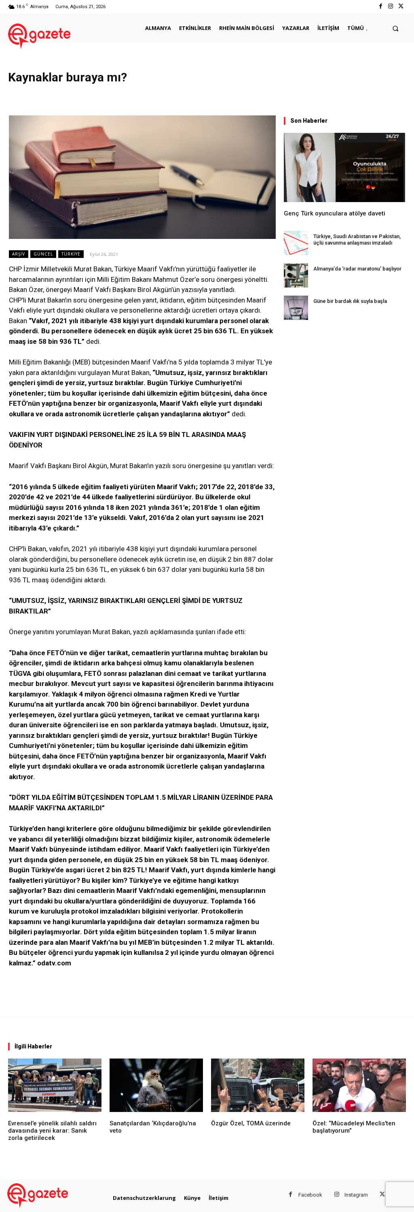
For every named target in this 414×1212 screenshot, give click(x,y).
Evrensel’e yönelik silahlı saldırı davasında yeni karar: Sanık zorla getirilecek (52, 1131)
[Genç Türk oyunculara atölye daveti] (344, 167)
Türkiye (70, 254)
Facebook (310, 1195)
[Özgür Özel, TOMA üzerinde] (257, 1085)
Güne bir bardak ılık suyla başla (350, 301)
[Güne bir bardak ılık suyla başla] (296, 308)
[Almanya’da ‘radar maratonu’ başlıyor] (296, 275)
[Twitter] (401, 7)
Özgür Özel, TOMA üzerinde (251, 1123)
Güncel (43, 254)
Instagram (356, 1195)
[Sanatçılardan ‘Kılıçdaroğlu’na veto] (156, 1085)
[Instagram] (391, 7)
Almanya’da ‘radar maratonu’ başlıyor (357, 269)
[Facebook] (380, 7)
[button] (395, 28)
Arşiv (18, 254)
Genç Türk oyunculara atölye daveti (334, 213)
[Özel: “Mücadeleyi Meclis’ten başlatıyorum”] (359, 1085)
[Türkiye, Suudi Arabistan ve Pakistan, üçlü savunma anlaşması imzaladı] (296, 243)
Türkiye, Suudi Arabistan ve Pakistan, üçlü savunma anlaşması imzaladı (357, 239)
